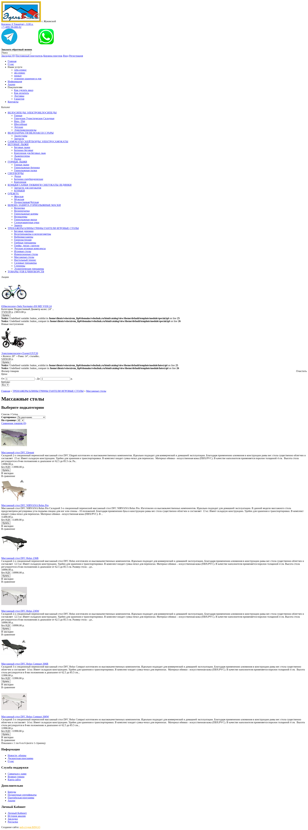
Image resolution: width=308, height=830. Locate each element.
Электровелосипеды (25, 130)
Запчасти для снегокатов (27, 187)
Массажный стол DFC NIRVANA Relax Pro (25, 505)
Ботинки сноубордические (28, 179)
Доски (17, 176)
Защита (18, 225)
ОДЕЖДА (13, 193)
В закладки (7, 473)
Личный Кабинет (17, 813)
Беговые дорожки (24, 231)
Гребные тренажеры (25, 242)
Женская (18, 196)
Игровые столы (22, 251)
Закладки (13, 818)
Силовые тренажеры (25, 263)
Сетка (15, 414)
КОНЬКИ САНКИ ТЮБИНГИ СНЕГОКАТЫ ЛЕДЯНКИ (40, 184)
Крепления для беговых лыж (30, 153)
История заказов (17, 816)
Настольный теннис (25, 260)
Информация (15, 81)
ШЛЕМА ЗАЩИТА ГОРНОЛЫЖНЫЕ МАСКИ (34, 205)
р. (72, 378)
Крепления (20, 182)
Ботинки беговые (23, 150)
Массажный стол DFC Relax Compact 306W (25, 716)
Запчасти (19, 138)
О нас (11, 64)
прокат (18, 75)
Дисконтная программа (20, 758)
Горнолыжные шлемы (26, 213)
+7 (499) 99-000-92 (11, 27)
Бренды (12, 792)
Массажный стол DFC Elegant (17, 452)
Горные (18, 115)
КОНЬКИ (19, 190)
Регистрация (76, 55)
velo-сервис (20, 70)
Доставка (19, 96)
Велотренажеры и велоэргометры (32, 234)
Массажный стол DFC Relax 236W (20, 611)
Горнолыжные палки (25, 170)
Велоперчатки (22, 211)
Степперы (19, 265)
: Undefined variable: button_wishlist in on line (90, 318)
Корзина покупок (52, 55)
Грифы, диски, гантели (26, 245)
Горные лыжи (21, 164)
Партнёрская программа (21, 797)
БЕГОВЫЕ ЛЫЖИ (18, 144)
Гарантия (19, 98)
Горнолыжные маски (25, 219)
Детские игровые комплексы (30, 248)
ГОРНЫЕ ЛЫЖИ (17, 161)
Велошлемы (20, 216)
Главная (12, 61)
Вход (65, 55)
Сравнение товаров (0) (13, 423)
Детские (18, 127)
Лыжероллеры (22, 156)
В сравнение (8, 476)
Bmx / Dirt (19, 121)
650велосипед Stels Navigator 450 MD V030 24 (26, 306)
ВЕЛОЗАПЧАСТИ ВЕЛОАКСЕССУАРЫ (31, 132)
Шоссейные (20, 124)
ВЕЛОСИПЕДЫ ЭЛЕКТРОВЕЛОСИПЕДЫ (32, 112)
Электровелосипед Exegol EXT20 (19, 353)
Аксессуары (20, 135)
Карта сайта (14, 779)
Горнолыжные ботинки (27, 167)
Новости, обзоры (17, 755)
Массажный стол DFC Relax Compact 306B (24, 663)
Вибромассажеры (23, 237)
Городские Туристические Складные (34, 118)
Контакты (13, 101)
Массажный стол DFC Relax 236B (19, 558)
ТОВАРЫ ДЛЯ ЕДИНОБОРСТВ (26, 271)
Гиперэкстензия (22, 239)
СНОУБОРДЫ (16, 173)
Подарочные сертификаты (22, 794)
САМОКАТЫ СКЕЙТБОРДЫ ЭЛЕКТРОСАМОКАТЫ (38, 141)
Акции (11, 84)
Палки (17, 158)
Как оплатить (21, 93)
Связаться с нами (17, 773)
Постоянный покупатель (29, 55)
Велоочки (19, 208)
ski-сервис (19, 72)
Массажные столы (24, 257)
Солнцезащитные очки (26, 222)
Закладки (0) (8, 55)
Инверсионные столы (26, 254)
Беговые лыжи (22, 147)
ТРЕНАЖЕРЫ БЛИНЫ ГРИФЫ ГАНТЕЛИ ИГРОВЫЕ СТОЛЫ (43, 228)
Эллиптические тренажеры (29, 268)
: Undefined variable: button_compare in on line (91, 321)
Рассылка (13, 821)
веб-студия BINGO (30, 827)
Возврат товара (16, 776)
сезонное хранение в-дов (27, 78)
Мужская (19, 199)
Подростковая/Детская (26, 202)
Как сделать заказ (23, 90)
